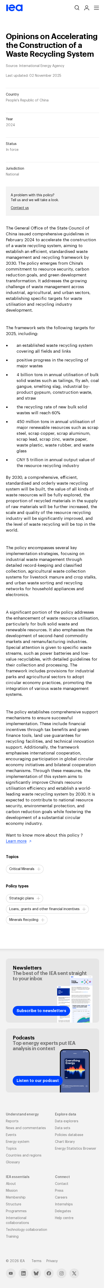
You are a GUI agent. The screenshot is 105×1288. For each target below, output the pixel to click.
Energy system (17, 1142)
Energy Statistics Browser (75, 1148)
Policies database (69, 1135)
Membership (16, 1197)
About (11, 1184)
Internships (64, 1204)
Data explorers (66, 1121)
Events (11, 1135)
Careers (61, 1197)
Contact (61, 1184)
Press (59, 1190)
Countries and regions (24, 1155)
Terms (37, 1261)
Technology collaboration (26, 1230)
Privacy (52, 1261)
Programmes (16, 1211)
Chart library (65, 1142)
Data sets (62, 1128)
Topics (11, 1148)
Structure (13, 1204)
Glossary (13, 1162)
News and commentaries (26, 1128)
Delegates (63, 1211)
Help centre (64, 1218)
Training (12, 1236)
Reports (12, 1121)
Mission (12, 1190)
